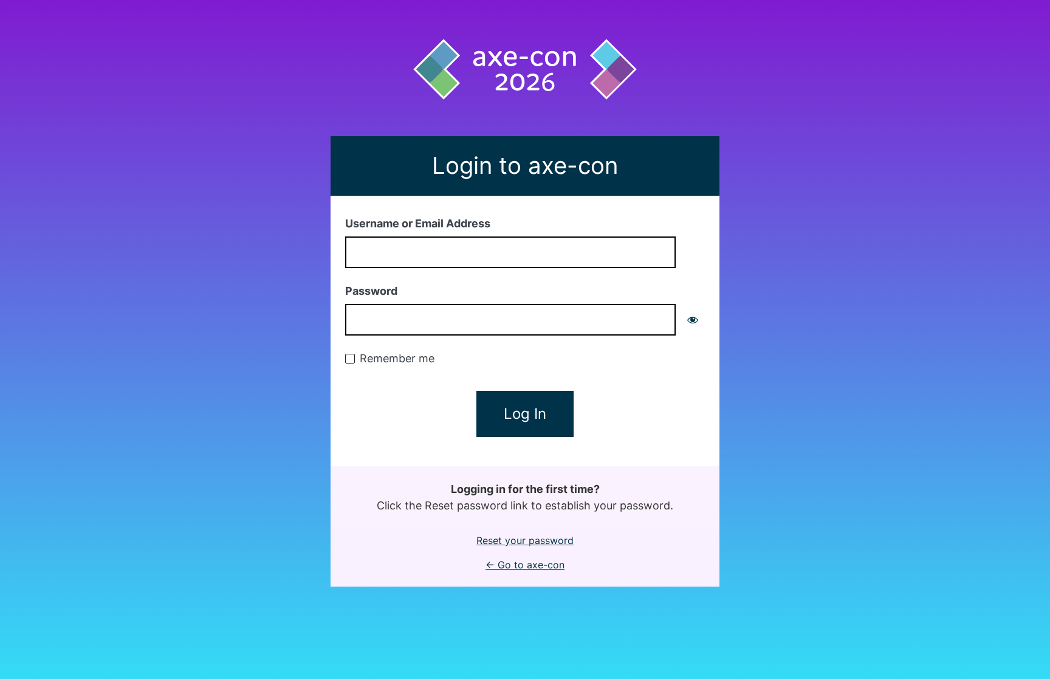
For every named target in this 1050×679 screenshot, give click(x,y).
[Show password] (693, 319)
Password (371, 290)
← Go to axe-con (525, 565)
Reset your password (525, 540)
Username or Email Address (417, 223)
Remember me (397, 358)
